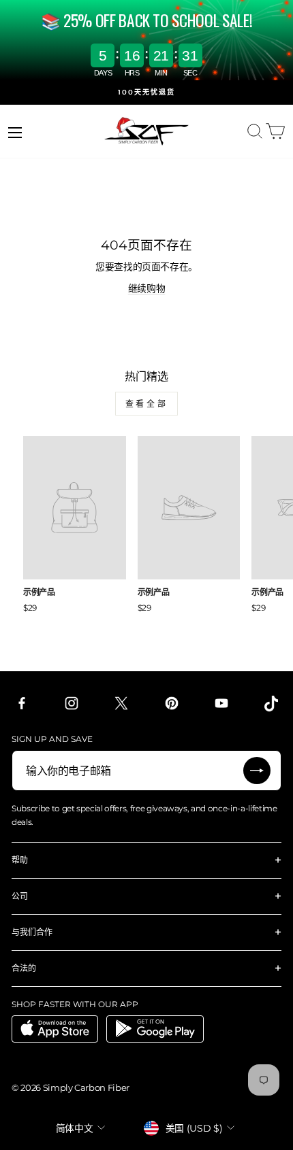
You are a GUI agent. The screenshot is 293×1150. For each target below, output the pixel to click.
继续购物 (147, 288)
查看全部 (146, 404)
